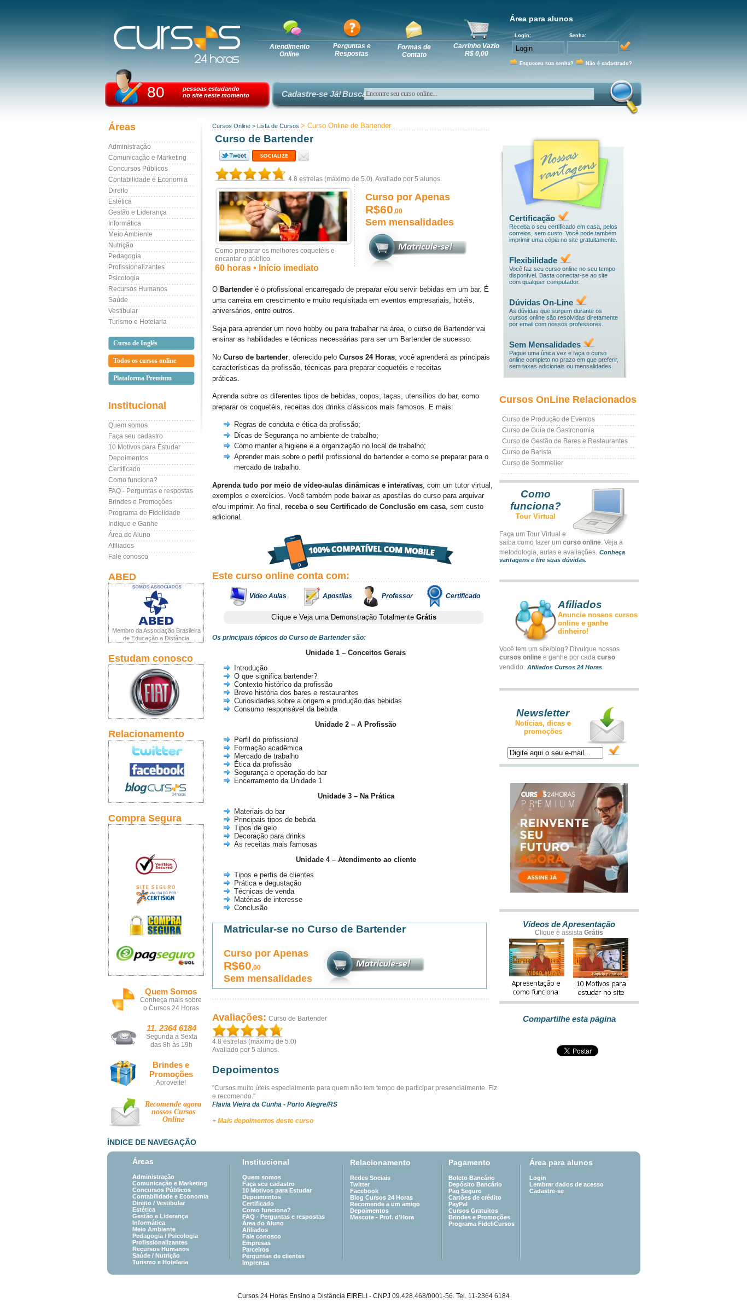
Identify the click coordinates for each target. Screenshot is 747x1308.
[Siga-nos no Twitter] (156, 750)
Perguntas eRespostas (352, 49)
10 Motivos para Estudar (144, 447)
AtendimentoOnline (290, 50)
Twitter (360, 1184)
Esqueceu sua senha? (547, 63)
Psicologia (123, 278)
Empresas (256, 1243)
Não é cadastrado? (609, 63)
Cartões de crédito (474, 1197)
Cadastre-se (546, 1191)
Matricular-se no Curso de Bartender (315, 929)
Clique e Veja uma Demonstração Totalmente (353, 617)
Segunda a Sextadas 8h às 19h (171, 1041)
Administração (129, 147)
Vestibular (123, 311)
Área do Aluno (129, 535)
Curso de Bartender (298, 1018)
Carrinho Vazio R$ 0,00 (476, 49)
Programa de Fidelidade (144, 513)
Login (537, 1177)
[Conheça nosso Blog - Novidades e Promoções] (156, 791)
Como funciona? (132, 480)
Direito (118, 190)
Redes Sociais (370, 1177)
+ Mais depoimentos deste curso (262, 1121)
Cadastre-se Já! (311, 94)
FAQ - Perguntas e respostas (150, 491)
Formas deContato (414, 51)
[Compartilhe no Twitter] (233, 155)
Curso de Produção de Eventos (548, 419)
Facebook (364, 1191)
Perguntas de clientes (273, 1256)
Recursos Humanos (137, 289)
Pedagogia (124, 256)
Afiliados (121, 545)
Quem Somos (171, 991)
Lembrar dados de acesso (566, 1184)
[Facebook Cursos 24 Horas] (156, 770)
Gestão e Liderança (137, 212)
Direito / (144, 1203)
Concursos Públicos (138, 168)
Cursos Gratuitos (473, 1210)
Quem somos (128, 425)
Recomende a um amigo (385, 1204)
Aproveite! (171, 1082)
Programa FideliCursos (481, 1223)
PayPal (458, 1204)
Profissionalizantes (136, 267)
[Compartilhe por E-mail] (304, 155)
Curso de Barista (527, 452)
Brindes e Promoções (140, 502)
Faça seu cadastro (135, 436)
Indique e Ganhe (133, 524)
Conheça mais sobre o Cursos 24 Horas (171, 1004)
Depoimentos (128, 458)
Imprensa (255, 1262)
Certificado (124, 469)
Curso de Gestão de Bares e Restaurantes (565, 441)
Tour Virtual (536, 516)
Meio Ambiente (130, 234)
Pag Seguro (465, 1191)
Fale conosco (128, 556)
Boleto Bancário (471, 1177)
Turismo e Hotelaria (137, 322)
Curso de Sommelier (532, 463)
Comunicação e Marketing (147, 157)
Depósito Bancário (475, 1184)
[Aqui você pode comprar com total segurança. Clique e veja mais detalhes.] (156, 925)
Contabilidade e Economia (148, 179)
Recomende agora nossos (173, 1112)
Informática (124, 223)
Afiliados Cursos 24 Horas (564, 667)
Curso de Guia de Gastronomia (548, 430)
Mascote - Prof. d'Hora (382, 1217)
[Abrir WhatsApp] (719, 1280)
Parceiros (255, 1249)
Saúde (118, 300)
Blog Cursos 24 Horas (381, 1197)
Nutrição (120, 245)
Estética (120, 201)
